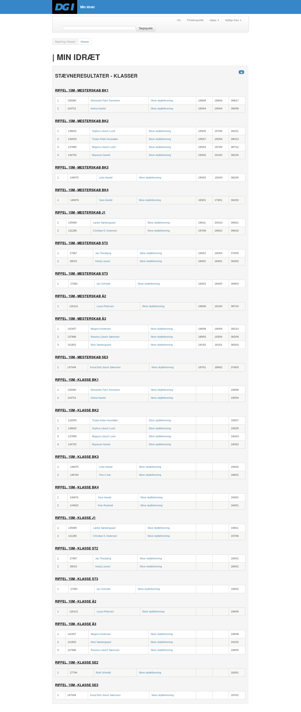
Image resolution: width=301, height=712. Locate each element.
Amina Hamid (98, 108)
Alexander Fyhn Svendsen (105, 100)
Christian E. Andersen (105, 230)
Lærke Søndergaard (104, 222)
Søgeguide (146, 28)
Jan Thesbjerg (103, 253)
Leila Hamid (105, 177)
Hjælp (213, 20)
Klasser (85, 41)
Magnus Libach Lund (103, 147)
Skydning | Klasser (65, 41)
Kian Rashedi (105, 505)
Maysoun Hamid (101, 155)
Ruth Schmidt (103, 672)
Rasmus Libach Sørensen (105, 336)
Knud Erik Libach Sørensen (105, 367)
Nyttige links (232, 20)
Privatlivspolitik (195, 20)
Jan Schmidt (103, 283)
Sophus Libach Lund (103, 131)
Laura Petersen (105, 306)
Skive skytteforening (162, 100)
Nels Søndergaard (101, 344)
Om (179, 20)
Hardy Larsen (102, 261)
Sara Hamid (105, 200)
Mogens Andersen (101, 328)
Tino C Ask (105, 475)
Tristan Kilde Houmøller (105, 139)
